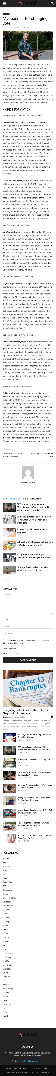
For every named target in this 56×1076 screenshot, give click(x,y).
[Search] (52, 3)
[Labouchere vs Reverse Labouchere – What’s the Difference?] (9, 545)
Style (5, 1000)
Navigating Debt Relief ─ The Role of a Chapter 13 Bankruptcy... (26, 712)
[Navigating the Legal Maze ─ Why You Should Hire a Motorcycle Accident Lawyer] (9, 826)
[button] (4, 3)
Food (5, 913)
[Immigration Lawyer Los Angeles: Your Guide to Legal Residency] (9, 800)
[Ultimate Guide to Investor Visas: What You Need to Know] (9, 570)
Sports (5, 996)
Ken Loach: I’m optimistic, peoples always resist (14, 454)
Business (6, 870)
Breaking (13, 10)
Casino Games (9, 882)
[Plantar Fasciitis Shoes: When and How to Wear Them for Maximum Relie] (9, 838)
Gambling (7, 917)
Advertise (17, 1068)
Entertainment (9, 905)
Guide (5, 925)
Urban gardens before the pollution (42, 454)
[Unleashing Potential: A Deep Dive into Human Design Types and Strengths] (9, 519)
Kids (4, 945)
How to (6, 937)
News (5, 980)
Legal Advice (8, 953)
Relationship (8, 988)
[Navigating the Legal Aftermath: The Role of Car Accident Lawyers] (9, 813)
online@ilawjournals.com (33, 1061)
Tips (4, 1008)
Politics (6, 984)
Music (5, 973)
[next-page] (8, 580)
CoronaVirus (8, 890)
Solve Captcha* (9, 648)
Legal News (8, 957)
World (5, 1016)
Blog (4, 862)
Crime (5, 894)
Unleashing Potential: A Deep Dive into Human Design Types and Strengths (34, 519)
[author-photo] (28, 479)
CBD (4, 886)
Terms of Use (35, 1068)
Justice (5, 941)
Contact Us (46, 1068)
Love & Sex (7, 965)
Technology (8, 1004)
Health (5, 929)
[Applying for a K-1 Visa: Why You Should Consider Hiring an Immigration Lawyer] (9, 737)
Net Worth (7, 976)
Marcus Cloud (10, 28)
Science (6, 992)
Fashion (6, 909)
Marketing (7, 969)
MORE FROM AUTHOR (32, 499)
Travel (5, 1012)
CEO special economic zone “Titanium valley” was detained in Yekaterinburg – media (33, 507)
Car (4, 874)
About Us (9, 1068)
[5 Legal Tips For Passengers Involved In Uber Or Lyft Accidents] (9, 557)
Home (5, 10)
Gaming (6, 921)
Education (7, 902)
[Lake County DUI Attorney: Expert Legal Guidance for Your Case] (9, 775)
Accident (6, 858)
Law (4, 949)
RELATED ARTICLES (11, 499)
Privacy (26, 1068)
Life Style (6, 961)
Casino (5, 878)
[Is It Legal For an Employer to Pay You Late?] (9, 763)
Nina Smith (7, 717)
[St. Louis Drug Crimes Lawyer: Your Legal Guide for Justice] (9, 788)
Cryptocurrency (9, 898)
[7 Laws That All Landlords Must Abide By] (9, 532)
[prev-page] (4, 580)
